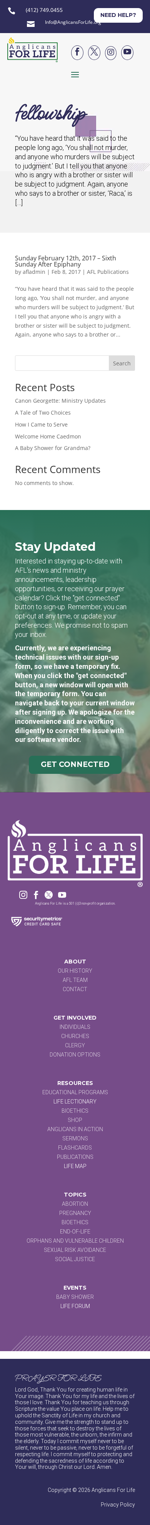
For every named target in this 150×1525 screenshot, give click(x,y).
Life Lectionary (75, 1101)
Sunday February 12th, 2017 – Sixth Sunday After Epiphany (65, 261)
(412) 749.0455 (44, 9)
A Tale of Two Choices (43, 412)
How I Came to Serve (41, 424)
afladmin (34, 271)
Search (122, 363)
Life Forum (75, 1306)
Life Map (75, 1166)
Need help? (118, 15)
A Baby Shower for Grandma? (52, 448)
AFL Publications (108, 271)
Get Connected (75, 764)
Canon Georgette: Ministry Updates (60, 400)
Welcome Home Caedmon (48, 436)
